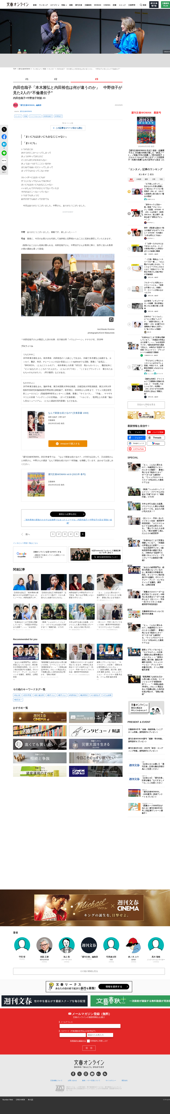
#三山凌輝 (107, 695)
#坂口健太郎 (39, 695)
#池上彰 (17, 695)
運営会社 (125, 1080)
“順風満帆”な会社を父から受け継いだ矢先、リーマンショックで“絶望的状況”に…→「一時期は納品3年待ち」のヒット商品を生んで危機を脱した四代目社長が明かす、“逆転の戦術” (54, 669)
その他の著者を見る (89, 971)
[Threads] (86, 1074)
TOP (14, 69)
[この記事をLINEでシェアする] (4, 153)
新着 (35, 5)
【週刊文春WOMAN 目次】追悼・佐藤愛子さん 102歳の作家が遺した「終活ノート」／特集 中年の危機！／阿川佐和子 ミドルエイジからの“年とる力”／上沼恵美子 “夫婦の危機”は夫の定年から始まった (146, 155)
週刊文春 (78, 5)
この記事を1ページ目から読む (69, 128)
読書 (114, 5)
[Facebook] (73, 1074)
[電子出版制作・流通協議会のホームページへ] (59, 1089)
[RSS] (105, 1074)
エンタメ (51, 69)
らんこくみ (150, 373)
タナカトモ (160, 373)
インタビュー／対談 (39, 69)
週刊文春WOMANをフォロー (107, 557)
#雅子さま (51, 695)
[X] (79, 1074)
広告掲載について (56, 1080)
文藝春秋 (88, 5)
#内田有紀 (73, 695)
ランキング (43, 5)
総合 (152, 174)
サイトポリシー (111, 1080)
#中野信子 (58, 116)
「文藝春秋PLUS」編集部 (150, 355)
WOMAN (97, 5)
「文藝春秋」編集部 (152, 254)
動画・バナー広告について (91, 1080)
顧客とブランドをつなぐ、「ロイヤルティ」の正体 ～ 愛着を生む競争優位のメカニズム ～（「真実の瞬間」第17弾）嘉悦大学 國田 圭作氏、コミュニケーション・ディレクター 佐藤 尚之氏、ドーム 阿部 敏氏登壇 (109, 670)
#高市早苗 (27, 695)
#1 (26, 79)
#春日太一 (18, 700)
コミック (122, 5)
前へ (28, 534)
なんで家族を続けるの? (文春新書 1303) (68, 413)
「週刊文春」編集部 (152, 277)
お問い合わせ (72, 1080)
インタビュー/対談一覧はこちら (25, 543)
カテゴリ (53, 5)
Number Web (7, 1100)
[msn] (98, 1074)
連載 (71, 5)
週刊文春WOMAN (24, 69)
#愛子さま (62, 695)
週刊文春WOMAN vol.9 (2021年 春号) (67, 474)
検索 (144, 5)
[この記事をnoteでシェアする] (4, 161)
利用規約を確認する (78, 1041)
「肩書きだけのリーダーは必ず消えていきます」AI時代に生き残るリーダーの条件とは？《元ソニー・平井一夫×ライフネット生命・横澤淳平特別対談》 (81, 668)
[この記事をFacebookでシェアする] (4, 137)
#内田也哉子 (48, 116)
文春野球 (131, 5)
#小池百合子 (95, 695)
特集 (63, 5)
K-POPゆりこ (151, 222)
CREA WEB (20, 1100)
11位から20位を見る (146, 404)
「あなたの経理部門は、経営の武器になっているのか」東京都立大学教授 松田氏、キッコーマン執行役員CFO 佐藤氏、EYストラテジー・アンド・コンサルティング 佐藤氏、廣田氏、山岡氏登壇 (26, 670)
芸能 (25, 116)
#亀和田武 (84, 695)
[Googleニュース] (92, 1074)
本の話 (30, 1100)
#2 (55, 79)
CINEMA (107, 5)
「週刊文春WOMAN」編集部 (30, 105)
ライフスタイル (35, 116)
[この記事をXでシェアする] (4, 130)
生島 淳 (149, 332)
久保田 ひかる (151, 199)
